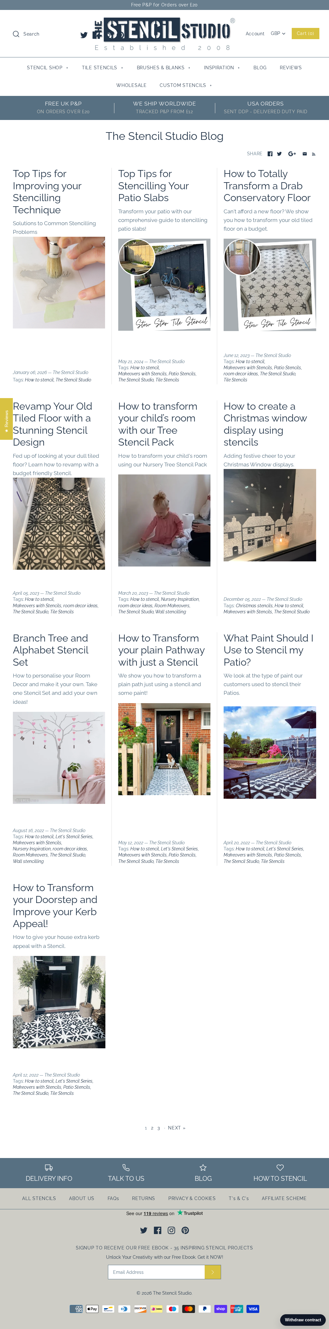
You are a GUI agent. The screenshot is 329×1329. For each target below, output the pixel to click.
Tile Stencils (167, 379)
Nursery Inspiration (180, 599)
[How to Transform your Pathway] (164, 793)
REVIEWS (291, 67)
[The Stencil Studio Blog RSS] (312, 153)
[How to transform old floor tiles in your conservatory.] (270, 285)
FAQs (113, 1198)
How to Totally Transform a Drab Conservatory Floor (267, 185)
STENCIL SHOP (47, 67)
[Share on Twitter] (279, 153)
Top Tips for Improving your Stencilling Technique (47, 191)
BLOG (260, 67)
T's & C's (239, 1198)
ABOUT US (81, 1198)
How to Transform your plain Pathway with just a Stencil (161, 650)
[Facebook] (96, 35)
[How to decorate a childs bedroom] (164, 564)
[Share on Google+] (292, 153)
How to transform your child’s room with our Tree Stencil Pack (157, 424)
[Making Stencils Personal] (59, 802)
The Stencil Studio (73, 379)
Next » (176, 1127)
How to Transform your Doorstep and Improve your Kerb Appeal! (55, 905)
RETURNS (143, 1198)
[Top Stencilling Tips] (59, 326)
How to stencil (39, 379)
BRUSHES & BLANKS (164, 67)
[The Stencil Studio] (164, 20)
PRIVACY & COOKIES (192, 1198)
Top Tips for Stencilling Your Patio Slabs (153, 185)
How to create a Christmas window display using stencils (265, 424)
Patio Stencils (182, 373)
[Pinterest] (120, 35)
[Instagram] (108, 35)
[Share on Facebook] (270, 153)
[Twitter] (84, 35)
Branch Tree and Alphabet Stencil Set (50, 650)
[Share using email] (304, 153)
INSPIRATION (222, 67)
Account (255, 33)
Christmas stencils (254, 605)
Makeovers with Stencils (142, 373)
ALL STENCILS (39, 1198)
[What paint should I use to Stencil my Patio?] (270, 797)
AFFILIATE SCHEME (284, 1198)
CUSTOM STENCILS (186, 85)
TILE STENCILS (102, 67)
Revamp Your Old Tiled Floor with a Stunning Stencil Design (52, 424)
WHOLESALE (131, 85)
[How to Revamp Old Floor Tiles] (59, 568)
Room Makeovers (172, 605)
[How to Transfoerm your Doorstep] (59, 1046)
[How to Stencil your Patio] (164, 329)
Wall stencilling (170, 611)
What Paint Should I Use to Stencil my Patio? (269, 650)
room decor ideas (241, 373)
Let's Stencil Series (74, 836)
